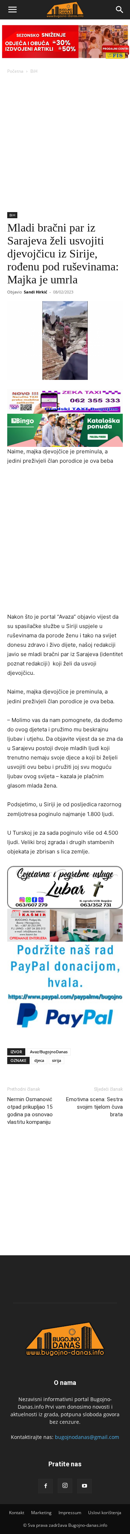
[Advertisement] (65, 143)
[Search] (120, 9)
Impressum (69, 1513)
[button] (12, 9)
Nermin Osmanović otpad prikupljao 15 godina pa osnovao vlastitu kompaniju (30, 1110)
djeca (39, 1060)
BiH (34, 71)
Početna (15, 71)
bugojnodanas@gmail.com (87, 1437)
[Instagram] (65, 1486)
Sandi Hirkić (35, 292)
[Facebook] (45, 1486)
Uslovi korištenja (104, 1513)
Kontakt (16, 1513)
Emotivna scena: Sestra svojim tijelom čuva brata (94, 1107)
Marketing (41, 1513)
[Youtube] (84, 1486)
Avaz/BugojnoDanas (49, 1051)
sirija (56, 1060)
